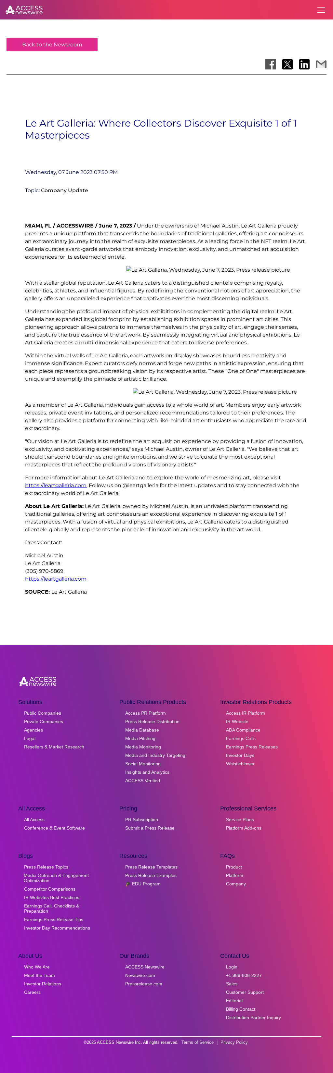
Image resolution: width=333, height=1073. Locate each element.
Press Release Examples (151, 875)
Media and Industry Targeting (155, 755)
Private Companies (43, 721)
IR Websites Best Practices (51, 897)
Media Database (142, 730)
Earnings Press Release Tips (53, 919)
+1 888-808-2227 (244, 975)
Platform (234, 875)
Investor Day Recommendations (57, 928)
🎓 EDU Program (143, 883)
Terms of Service (197, 1042)
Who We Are (37, 966)
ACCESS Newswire (145, 966)
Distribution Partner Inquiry (253, 1017)
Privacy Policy (234, 1042)
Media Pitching (140, 738)
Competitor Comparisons (49, 889)
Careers (32, 992)
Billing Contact (240, 1009)
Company (236, 883)
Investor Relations (42, 983)
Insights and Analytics (147, 772)
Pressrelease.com (143, 983)
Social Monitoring (143, 763)
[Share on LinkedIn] (304, 64)
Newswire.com (140, 975)
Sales (231, 983)
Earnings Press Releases (252, 746)
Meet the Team (39, 975)
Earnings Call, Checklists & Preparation (51, 908)
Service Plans (240, 819)
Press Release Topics (46, 867)
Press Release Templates (151, 867)
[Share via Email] (321, 64)
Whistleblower (240, 763)
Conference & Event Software (54, 828)
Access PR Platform (145, 713)
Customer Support (245, 992)
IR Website (237, 721)
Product (234, 867)
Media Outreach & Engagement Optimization (56, 878)
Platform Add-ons (243, 828)
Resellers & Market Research (54, 746)
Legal (29, 738)
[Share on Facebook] (270, 64)
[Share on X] (287, 64)
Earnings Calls (241, 738)
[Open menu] (321, 10)
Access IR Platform (245, 713)
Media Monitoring (143, 746)
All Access (34, 819)
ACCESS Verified (142, 780)
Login (231, 966)
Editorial (234, 1000)
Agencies (33, 730)
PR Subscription (141, 819)
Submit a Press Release (150, 828)
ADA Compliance (243, 730)
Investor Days (240, 755)
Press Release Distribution (152, 721)
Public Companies (42, 713)
